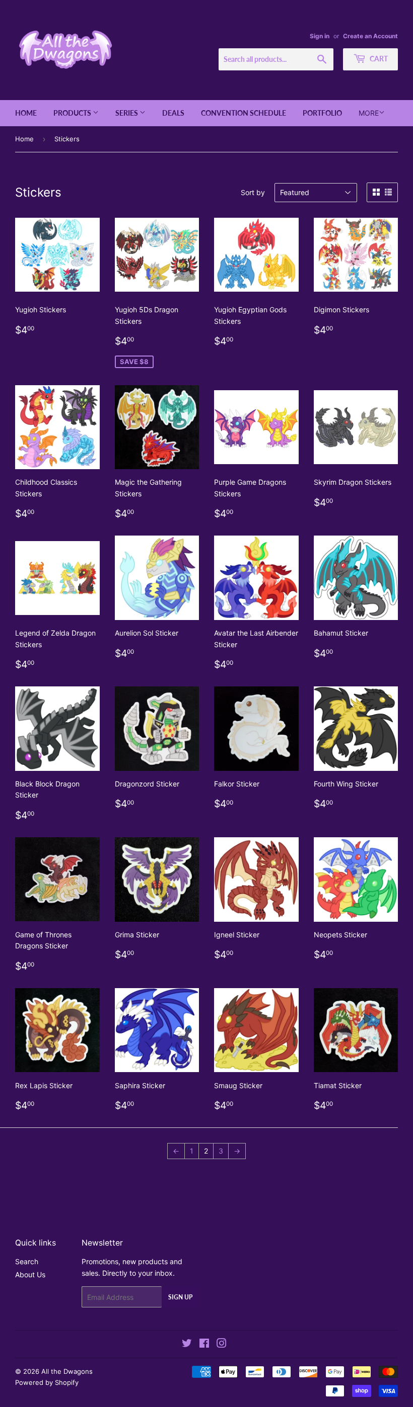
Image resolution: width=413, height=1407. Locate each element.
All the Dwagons (67, 1371)
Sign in (319, 36)
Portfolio (322, 113)
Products (73, 113)
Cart (378, 58)
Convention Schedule (243, 113)
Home (26, 113)
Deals (173, 113)
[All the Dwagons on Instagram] (222, 1344)
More (369, 113)
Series (127, 113)
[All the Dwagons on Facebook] (204, 1344)
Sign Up (180, 1297)
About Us (30, 1274)
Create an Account (370, 36)
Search (26, 1261)
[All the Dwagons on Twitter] (187, 1344)
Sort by (253, 192)
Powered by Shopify (47, 1382)
